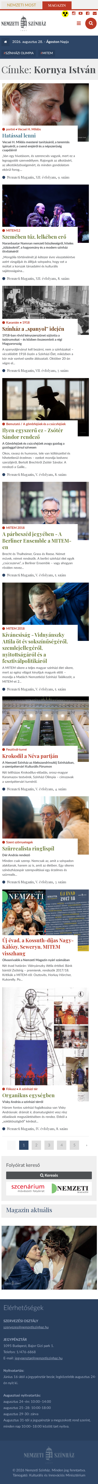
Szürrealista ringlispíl (28, 848)
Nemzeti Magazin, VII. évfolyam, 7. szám (37, 370)
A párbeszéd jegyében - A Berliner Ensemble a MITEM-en (36, 540)
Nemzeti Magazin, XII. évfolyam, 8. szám (38, 278)
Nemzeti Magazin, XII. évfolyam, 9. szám (38, 177)
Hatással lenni (19, 135)
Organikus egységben (28, 1095)
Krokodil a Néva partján (30, 755)
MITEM (47, 53)
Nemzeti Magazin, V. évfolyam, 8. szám (36, 474)
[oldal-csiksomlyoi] (49, 1258)
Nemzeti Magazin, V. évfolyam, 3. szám (36, 882)
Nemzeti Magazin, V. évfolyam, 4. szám (36, 789)
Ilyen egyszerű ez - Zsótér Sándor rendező (32, 433)
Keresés (51, 1175)
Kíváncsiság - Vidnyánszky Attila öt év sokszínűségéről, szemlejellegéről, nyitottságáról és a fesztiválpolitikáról (35, 647)
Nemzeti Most (21, 5)
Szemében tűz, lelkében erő (34, 236)
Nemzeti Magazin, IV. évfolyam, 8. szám (37, 1128)
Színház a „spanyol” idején (33, 328)
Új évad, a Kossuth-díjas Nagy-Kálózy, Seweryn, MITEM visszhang (38, 947)
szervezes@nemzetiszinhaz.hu (26, 1327)
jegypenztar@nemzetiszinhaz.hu (38, 1358)
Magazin (57, 5)
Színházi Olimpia (19, 53)
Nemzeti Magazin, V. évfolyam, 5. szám (36, 575)
